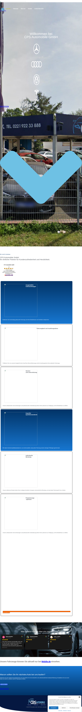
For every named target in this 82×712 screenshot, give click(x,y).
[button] (79, 697)
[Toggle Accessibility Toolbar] (2, 9)
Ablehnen (64, 707)
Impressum (69, 710)
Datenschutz (65, 710)
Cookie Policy (60, 710)
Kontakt (30, 8)
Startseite (8, 8)
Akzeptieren (53, 707)
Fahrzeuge (15, 8)
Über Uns (23, 8)
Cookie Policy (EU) (38, 8)
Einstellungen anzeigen (74, 707)
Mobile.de (46, 661)
